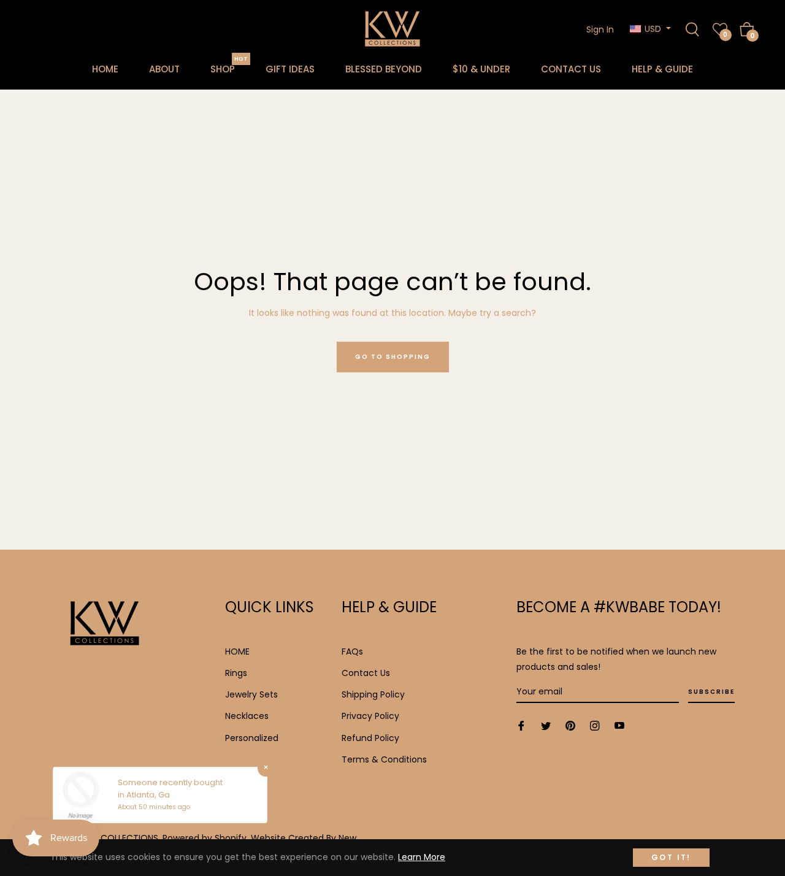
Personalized (251, 738)
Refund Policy (370, 738)
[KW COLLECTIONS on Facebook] (521, 725)
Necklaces (247, 716)
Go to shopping (393, 356)
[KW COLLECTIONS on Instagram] (595, 725)
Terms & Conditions (384, 759)
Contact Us (366, 673)
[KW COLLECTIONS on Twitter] (546, 725)
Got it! (671, 857)
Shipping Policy (373, 694)
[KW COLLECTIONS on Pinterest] (570, 725)
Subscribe (711, 691)
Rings (236, 673)
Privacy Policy (370, 716)
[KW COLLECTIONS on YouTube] (619, 725)
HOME (237, 651)
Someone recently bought (170, 782)
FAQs (352, 651)
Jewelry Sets (251, 694)
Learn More (421, 857)
